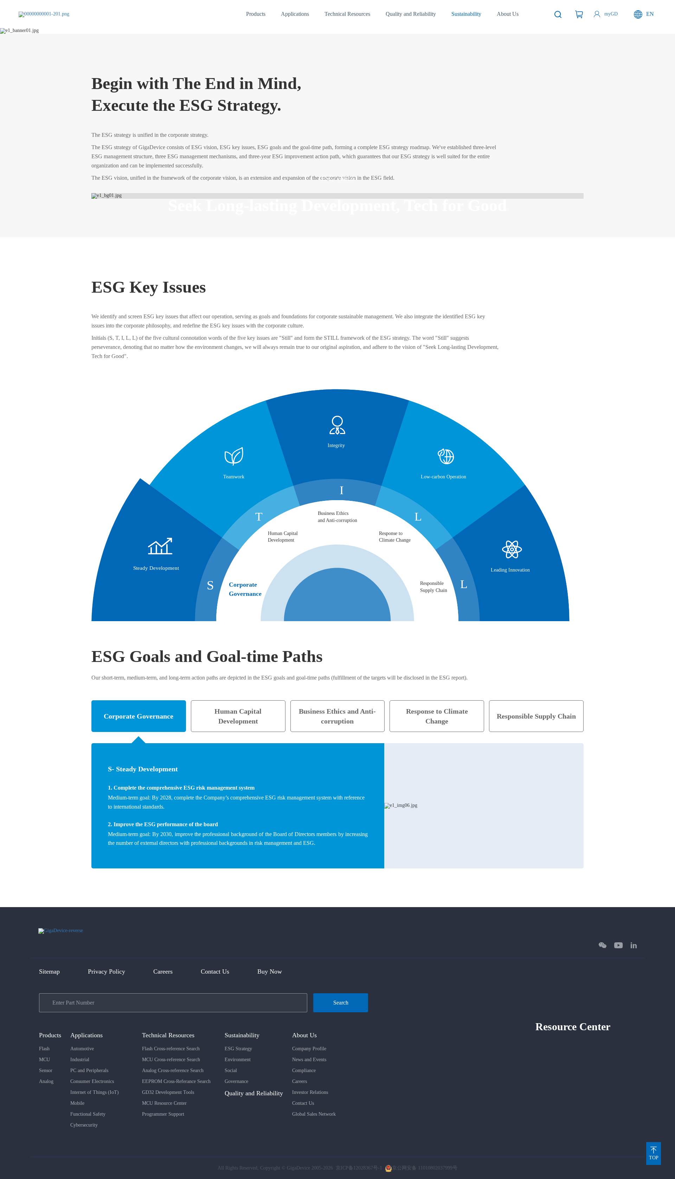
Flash (44, 1048)
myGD (611, 14)
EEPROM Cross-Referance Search (176, 1081)
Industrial (79, 1059)
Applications (295, 14)
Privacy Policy (106, 971)
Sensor (45, 1070)
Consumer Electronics (92, 1081)
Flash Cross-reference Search (171, 1048)
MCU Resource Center (164, 1103)
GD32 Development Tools (168, 1092)
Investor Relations (310, 1092)
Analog (46, 1081)
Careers (163, 971)
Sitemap (49, 971)
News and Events (309, 1059)
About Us (508, 14)
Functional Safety (87, 1114)
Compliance (304, 1070)
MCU (44, 1059)
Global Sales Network (314, 1114)
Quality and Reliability (411, 14)
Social (231, 1070)
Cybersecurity (84, 1125)
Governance (236, 1081)
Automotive (82, 1048)
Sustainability (466, 14)
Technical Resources (347, 14)
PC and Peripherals (89, 1070)
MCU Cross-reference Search (171, 1059)
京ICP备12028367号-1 (359, 1168)
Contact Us (215, 971)
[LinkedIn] (634, 945)
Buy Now (269, 971)
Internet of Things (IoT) (94, 1092)
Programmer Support (163, 1114)
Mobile (77, 1103)
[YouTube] (618, 945)
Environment (238, 1059)
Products (255, 14)
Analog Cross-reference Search (173, 1070)
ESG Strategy (238, 1048)
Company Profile (309, 1048)
